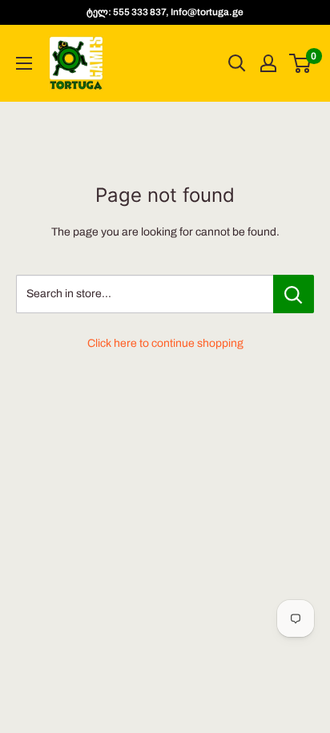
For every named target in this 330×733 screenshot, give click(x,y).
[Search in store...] (293, 294)
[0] (301, 63)
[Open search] (237, 63)
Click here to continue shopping (165, 343)
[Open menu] (24, 63)
